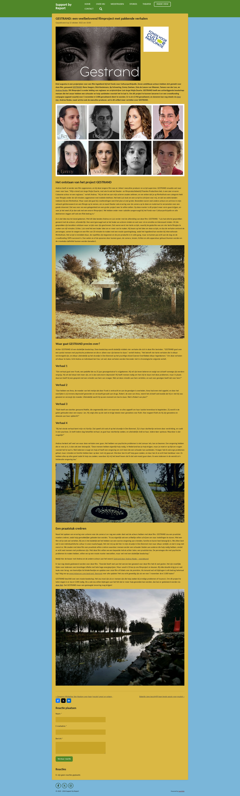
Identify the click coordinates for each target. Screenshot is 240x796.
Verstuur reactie (64, 759)
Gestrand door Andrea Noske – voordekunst (131, 559)
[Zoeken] (101, 9)
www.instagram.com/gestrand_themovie (85, 574)
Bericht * (59, 739)
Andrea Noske (62, 91)
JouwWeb (181, 791)
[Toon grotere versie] (98, 54)
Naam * (59, 714)
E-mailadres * (61, 726)
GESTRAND (77, 87)
